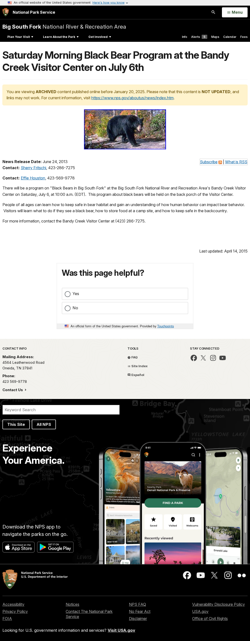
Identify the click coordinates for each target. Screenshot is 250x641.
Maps (215, 37)
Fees (244, 37)
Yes (76, 293)
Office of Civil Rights (210, 618)
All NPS (44, 424)
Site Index (139, 366)
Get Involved (98, 37)
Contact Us (13, 389)
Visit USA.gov (121, 630)
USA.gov (200, 611)
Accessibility (13, 604)
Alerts (198, 37)
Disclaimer (138, 618)
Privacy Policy (15, 611)
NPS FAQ (137, 604)
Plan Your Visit (18, 37)
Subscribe (209, 161)
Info (184, 37)
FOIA (7, 618)
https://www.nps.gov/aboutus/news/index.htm (132, 97)
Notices (72, 604)
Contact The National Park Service (89, 614)
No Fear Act (139, 611)
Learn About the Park (59, 37)
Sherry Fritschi (33, 167)
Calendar (229, 37)
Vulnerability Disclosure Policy (218, 604)
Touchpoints (165, 326)
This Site (16, 424)
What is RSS (236, 161)
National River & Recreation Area (64, 26)
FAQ (134, 357)
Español (137, 375)
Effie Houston (33, 178)
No (75, 307)
